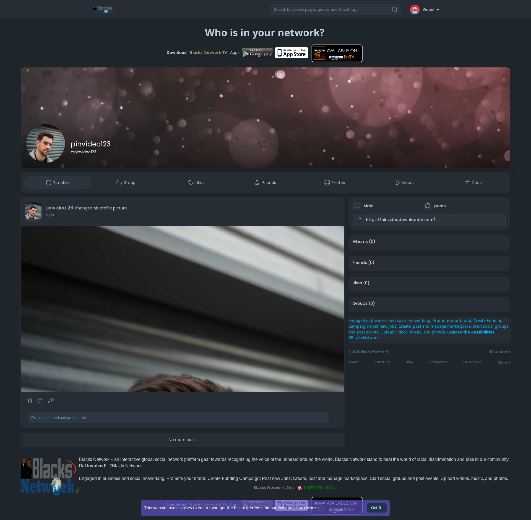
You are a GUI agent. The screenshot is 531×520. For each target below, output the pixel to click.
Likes (357, 283)
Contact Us (438, 362)
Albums (360, 241)
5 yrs (50, 214)
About (353, 362)
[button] (335, 9)
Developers (472, 362)
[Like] (40, 400)
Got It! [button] (376, 507)
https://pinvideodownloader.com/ (400, 219)
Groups (360, 303)
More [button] (502, 362)
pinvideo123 (91, 144)
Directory (382, 362)
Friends (360, 262)
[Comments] (40, 400)
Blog (409, 362)
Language (501, 351)
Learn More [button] (305, 507)
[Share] (51, 400)
